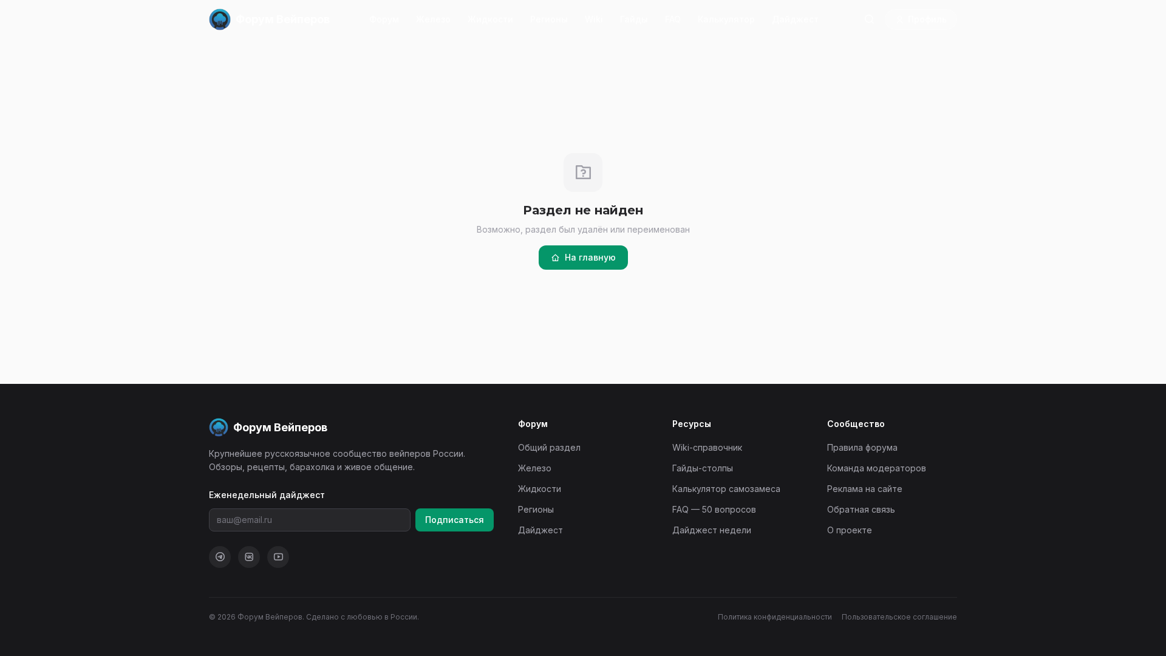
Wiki (594, 19)
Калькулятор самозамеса (726, 488)
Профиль (927, 19)
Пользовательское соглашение (899, 616)
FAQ (673, 19)
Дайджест (795, 19)
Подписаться (454, 519)
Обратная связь (861, 509)
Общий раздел (549, 447)
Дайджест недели (711, 530)
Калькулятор (726, 19)
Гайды (634, 19)
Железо (433, 19)
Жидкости (490, 19)
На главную (590, 257)
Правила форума (862, 447)
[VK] (249, 557)
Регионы (549, 19)
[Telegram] (220, 557)
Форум (384, 19)
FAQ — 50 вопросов (714, 509)
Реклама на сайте (864, 488)
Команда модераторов (876, 468)
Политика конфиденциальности (775, 616)
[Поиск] (869, 19)
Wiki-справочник (707, 447)
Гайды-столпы (702, 468)
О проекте (849, 530)
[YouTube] (278, 557)
